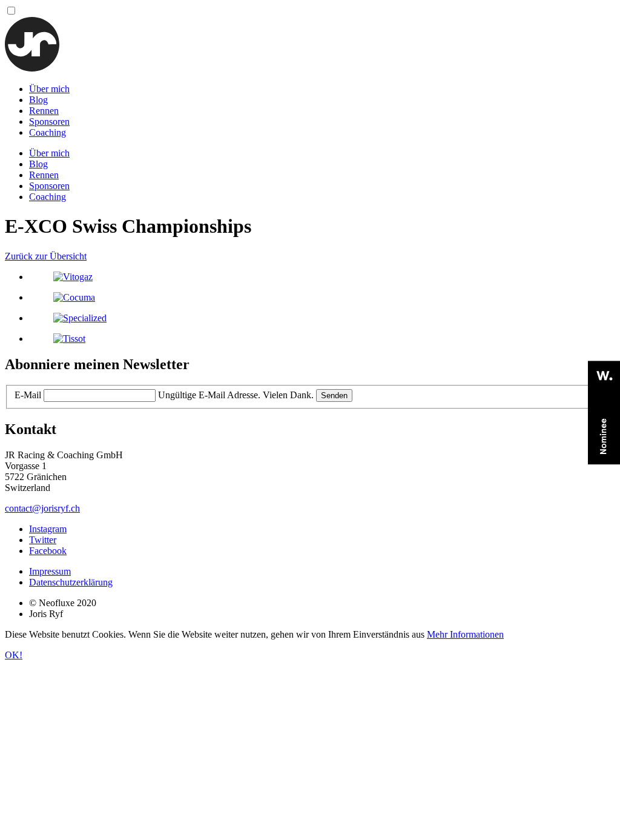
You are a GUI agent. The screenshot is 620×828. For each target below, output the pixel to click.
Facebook (48, 551)
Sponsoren (49, 121)
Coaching (47, 132)
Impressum (50, 571)
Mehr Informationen (465, 634)
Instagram (48, 529)
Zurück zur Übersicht (46, 256)
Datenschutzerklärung (71, 582)
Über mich (49, 89)
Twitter (42, 540)
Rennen (44, 110)
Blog (38, 100)
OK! (13, 655)
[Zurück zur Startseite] (32, 68)
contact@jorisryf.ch (42, 508)
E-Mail (28, 395)
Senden (334, 395)
